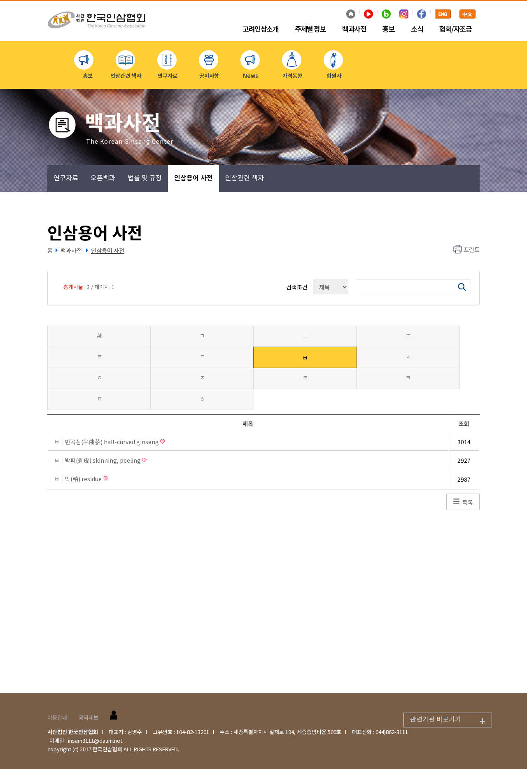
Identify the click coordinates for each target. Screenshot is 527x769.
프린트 (472, 249)
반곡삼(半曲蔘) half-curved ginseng (112, 442)
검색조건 (297, 287)
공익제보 (88, 717)
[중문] (467, 14)
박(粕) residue (84, 479)
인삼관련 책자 (244, 177)
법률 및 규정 (145, 177)
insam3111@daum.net (95, 740)
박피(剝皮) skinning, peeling (103, 460)
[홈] (350, 14)
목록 (467, 502)
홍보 (388, 29)
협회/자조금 (455, 29)
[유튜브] (368, 14)
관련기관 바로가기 (447, 720)
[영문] (443, 14)
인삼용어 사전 (193, 177)
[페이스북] (421, 14)
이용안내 (57, 717)
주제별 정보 (310, 29)
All (99, 335)
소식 (417, 29)
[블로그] (386, 14)
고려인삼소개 (260, 29)
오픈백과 (103, 177)
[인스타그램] (403, 14)
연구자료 (66, 177)
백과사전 (354, 29)
